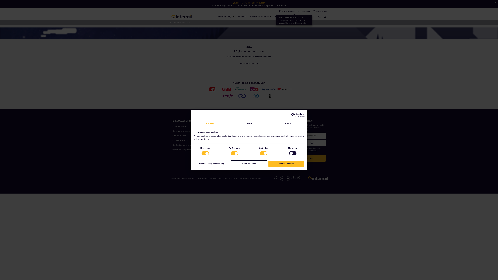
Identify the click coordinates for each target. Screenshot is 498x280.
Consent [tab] (210, 123)
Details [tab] (249, 123)
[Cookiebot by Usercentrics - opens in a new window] (293, 115)
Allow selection (249, 164)
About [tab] (288, 123)
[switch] (234, 153)
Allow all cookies (286, 164)
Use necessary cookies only (211, 164)
